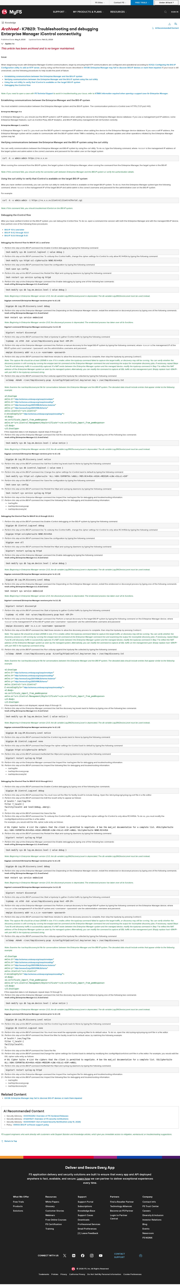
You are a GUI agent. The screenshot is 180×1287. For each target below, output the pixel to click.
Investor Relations (151, 1219)
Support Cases (85, 1215)
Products (18, 1206)
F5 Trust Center (150, 1206)
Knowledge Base (86, 1210)
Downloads (83, 1219)
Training (49, 1228)
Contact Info (149, 1201)
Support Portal (85, 1201)
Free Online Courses (55, 1219)
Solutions (18, 1210)
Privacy (63, 1274)
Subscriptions (85, 1206)
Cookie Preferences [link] (132, 1274)
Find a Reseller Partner (122, 1201)
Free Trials (18, 1201)
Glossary (50, 1206)
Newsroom (148, 1233)
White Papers (52, 1201)
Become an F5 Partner (121, 1210)
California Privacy (77, 1274)
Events (145, 1228)
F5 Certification (53, 1224)
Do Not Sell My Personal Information (104, 1274)
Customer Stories (54, 1210)
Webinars (50, 1215)
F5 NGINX (147, 1237)
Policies (54, 1274)
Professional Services (89, 1224)
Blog (144, 1224)
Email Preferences (87, 1228)
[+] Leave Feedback (88, 1233)
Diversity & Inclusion (152, 1215)
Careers (146, 1210)
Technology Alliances (121, 1206)
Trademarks (44, 1274)
